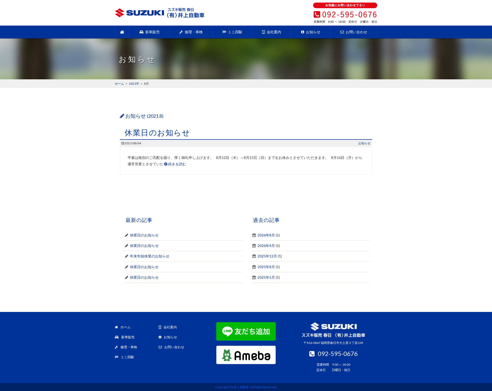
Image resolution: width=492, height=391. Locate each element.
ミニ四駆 (234, 32)
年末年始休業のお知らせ (149, 256)
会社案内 (273, 32)
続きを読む (176, 164)
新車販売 (152, 32)
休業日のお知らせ (157, 132)
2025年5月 (266, 277)
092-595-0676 (338, 353)
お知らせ (312, 32)
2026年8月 (266, 235)
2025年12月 (267, 256)
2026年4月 (266, 245)
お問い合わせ (356, 32)
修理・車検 (193, 32)
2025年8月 (266, 267)
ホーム (125, 327)
